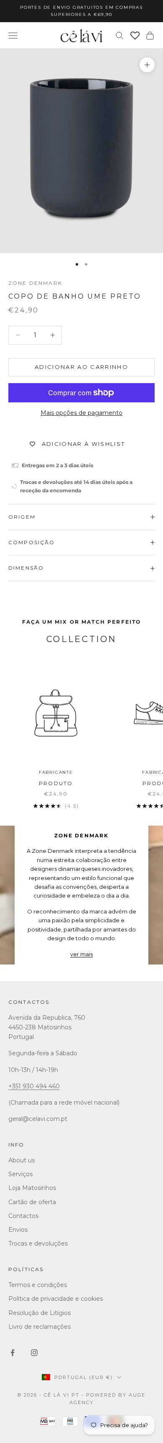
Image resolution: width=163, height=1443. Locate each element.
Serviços (20, 1174)
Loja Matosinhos (32, 1188)
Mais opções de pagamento (81, 413)
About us (21, 1160)
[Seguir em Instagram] (34, 1352)
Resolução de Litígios (39, 1313)
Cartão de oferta (32, 1202)
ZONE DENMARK (35, 283)
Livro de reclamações (39, 1326)
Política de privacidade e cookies (55, 1298)
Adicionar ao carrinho (81, 366)
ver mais (81, 954)
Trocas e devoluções (38, 1243)
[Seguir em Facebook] (12, 1352)
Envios (18, 1229)
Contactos (28, 1002)
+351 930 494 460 (34, 1086)
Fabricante (56, 772)
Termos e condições (37, 1285)
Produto (56, 783)
